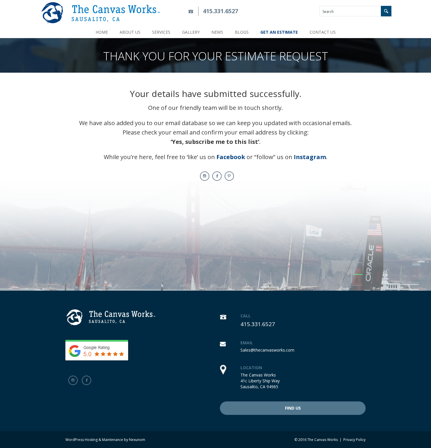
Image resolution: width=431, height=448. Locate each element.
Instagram (204, 176)
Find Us (293, 408)
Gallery (191, 32)
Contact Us (323, 32)
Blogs (242, 32)
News (217, 32)
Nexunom (137, 439)
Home (102, 32)
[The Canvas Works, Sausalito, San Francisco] (101, 13)
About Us (130, 32)
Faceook (217, 176)
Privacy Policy (354, 439)
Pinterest (229, 176)
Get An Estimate (279, 32)
